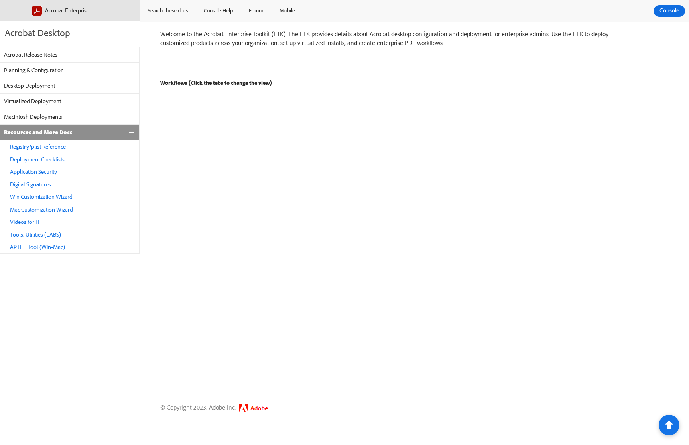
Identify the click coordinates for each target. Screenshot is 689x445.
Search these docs (168, 10)
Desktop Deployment (29, 85)
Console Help (218, 10)
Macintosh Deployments (33, 116)
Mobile (287, 10)
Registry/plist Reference (38, 146)
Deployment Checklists (37, 159)
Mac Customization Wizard (41, 209)
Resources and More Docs (38, 132)
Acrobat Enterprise (66, 10)
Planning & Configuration (34, 70)
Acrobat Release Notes (30, 54)
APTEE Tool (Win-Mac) (37, 247)
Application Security (33, 171)
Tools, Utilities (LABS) (35, 234)
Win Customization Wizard (41, 196)
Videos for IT (25, 221)
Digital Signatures (30, 184)
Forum (256, 10)
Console (669, 11)
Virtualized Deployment (32, 101)
